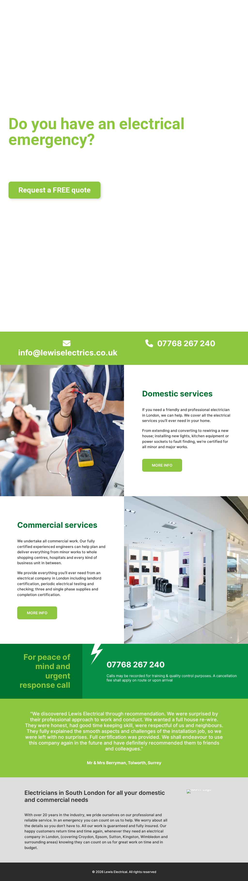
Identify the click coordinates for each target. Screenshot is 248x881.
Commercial (145, 12)
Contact (204, 12)
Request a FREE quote (54, 190)
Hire (178, 12)
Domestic (108, 12)
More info (162, 465)
